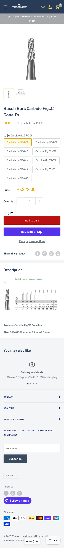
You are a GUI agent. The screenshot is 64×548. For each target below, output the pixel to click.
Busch (7, 123)
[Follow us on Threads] (12, 493)
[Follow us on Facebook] (6, 493)
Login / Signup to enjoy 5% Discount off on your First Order (32, 18)
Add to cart (32, 220)
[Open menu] (5, 7)
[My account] (50, 7)
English (9, 475)
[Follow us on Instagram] (19, 493)
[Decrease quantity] (20, 201)
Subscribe (15, 458)
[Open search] (43, 7)
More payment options (32, 241)
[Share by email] (57, 253)
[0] (57, 7)
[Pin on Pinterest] (44, 253)
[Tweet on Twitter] (51, 253)
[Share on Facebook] (37, 253)
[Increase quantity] (39, 201)
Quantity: (9, 201)
